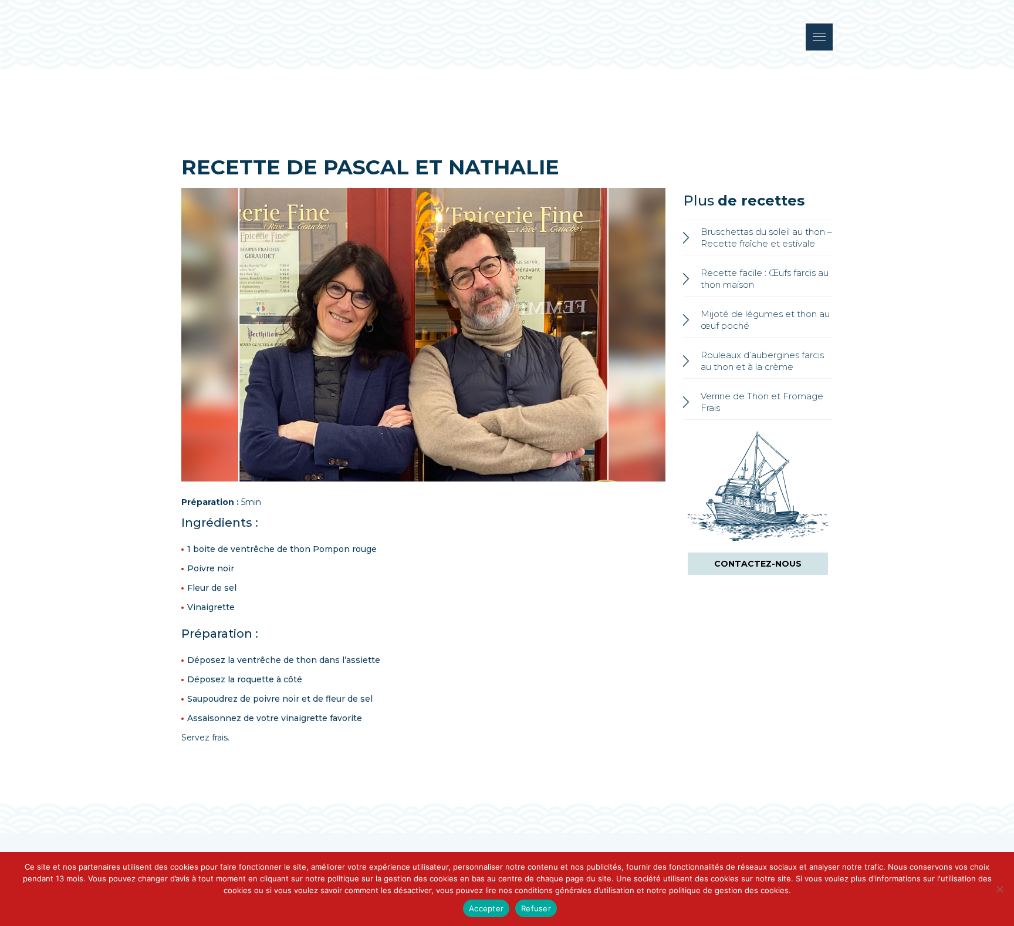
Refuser (536, 908)
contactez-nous (758, 563)
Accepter (486, 908)
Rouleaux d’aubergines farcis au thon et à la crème (762, 360)
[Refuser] (999, 889)
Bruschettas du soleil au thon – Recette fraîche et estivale (766, 237)
